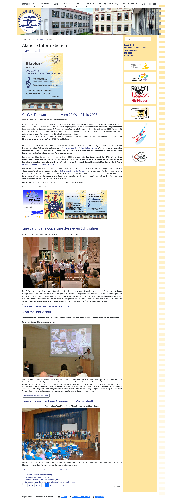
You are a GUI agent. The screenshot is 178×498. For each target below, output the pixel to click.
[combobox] (138, 39)
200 (34, 3)
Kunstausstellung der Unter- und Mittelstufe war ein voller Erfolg (50, 482)
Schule (67, 3)
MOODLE (128, 53)
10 (54, 485)
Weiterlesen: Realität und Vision (36, 395)
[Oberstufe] (86, 6)
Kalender (57, 4)
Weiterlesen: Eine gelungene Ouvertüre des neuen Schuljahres (48, 306)
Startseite (26, 4)
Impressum (99, 497)
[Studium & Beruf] (124, 6)
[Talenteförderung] (140, 134)
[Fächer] (75, 6)
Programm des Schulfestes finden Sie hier (79, 148)
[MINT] (140, 65)
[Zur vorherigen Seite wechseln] (26, 484)
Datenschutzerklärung (81, 497)
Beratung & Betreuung (108, 3)
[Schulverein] (140, 113)
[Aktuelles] (42, 6)
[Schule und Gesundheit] (140, 77)
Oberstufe (89, 3)
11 (59, 485)
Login (144, 4)
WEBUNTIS (129, 56)
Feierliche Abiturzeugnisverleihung (38, 475)
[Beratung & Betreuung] (100, 6)
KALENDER (129, 45)
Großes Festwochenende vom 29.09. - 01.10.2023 (59, 114)
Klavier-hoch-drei (35, 50)
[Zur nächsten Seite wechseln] (66, 484)
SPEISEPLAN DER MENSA (135, 47)
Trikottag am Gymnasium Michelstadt (39, 477)
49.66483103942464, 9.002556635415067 (38, 164)
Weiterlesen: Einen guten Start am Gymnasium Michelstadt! (47, 470)
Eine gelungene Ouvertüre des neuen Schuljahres (60, 228)
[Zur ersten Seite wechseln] (23, 484)
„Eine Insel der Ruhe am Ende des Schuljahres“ (43, 479)
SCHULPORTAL (130, 50)
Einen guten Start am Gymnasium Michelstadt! (58, 401)
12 (63, 485)
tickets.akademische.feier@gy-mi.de (73, 171)
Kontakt (152, 4)
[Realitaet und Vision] (140, 94)
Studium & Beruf (130, 3)
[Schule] (65, 6)
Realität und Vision (36, 312)
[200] (34, 6)
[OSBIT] (140, 156)
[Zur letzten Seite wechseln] (69, 484)
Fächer (77, 3)
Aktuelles (45, 3)
